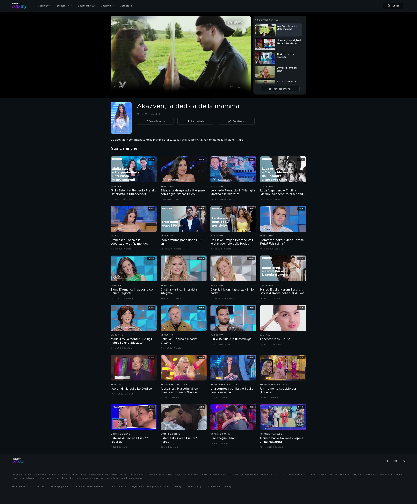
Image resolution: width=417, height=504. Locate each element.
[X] (403, 460)
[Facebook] (387, 460)
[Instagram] (395, 460)
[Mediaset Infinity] (19, 5)
